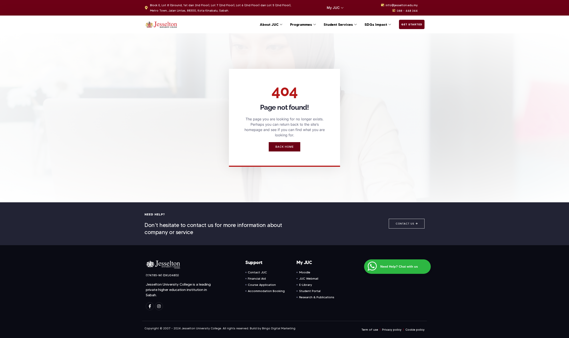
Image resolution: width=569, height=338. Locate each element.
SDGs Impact (376, 24)
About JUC (269, 24)
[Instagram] (159, 306)
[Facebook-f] (150, 306)
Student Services (338, 24)
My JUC (333, 8)
